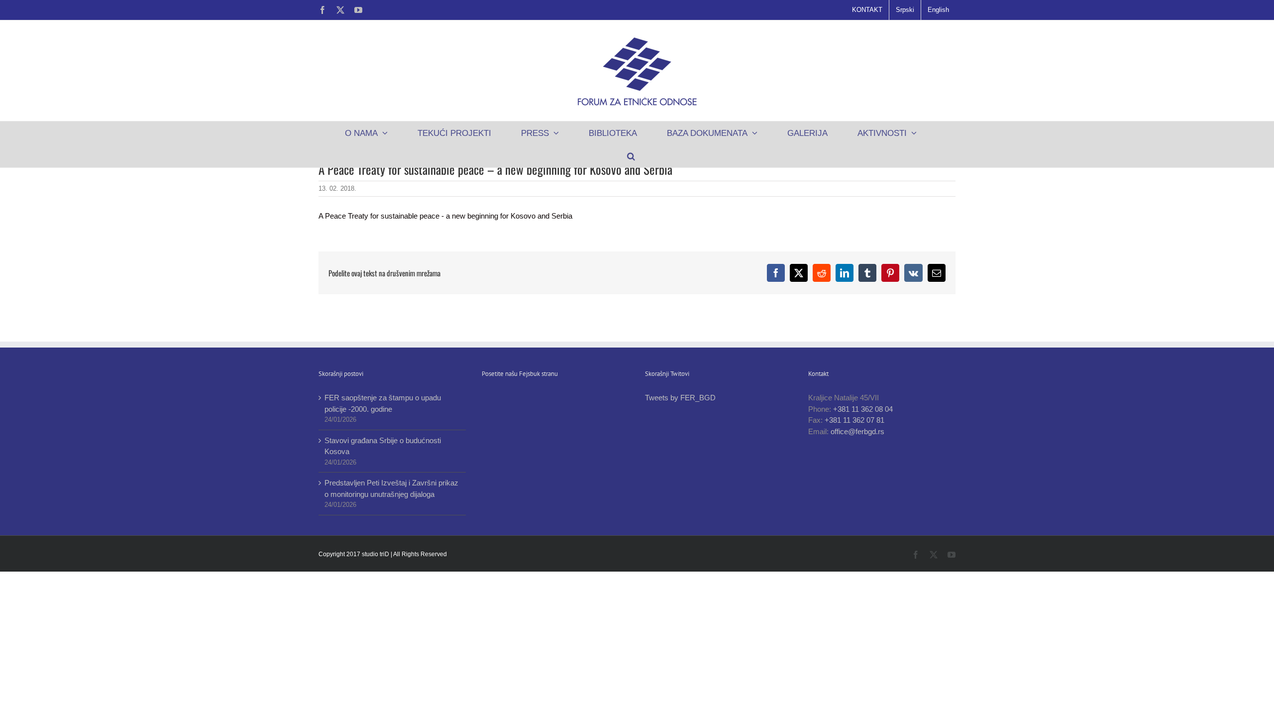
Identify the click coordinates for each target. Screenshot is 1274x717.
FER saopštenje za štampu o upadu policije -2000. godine (382, 403)
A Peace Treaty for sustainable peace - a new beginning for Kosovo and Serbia (445, 216)
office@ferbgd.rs (857, 431)
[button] (630, 155)
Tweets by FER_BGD (680, 397)
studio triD (376, 554)
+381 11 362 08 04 (863, 409)
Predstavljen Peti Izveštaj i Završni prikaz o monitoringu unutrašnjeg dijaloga (391, 488)
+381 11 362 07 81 (854, 420)
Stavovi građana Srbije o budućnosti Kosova (382, 446)
